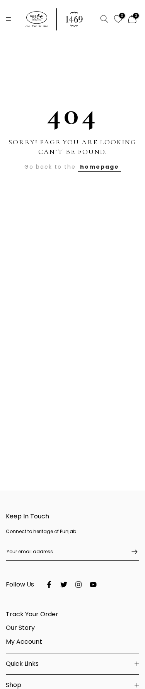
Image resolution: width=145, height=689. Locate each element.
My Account (24, 641)
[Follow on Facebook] (49, 584)
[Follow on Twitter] (63, 584)
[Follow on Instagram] (78, 584)
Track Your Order (32, 614)
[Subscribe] (130, 551)
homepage (99, 167)
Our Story (20, 627)
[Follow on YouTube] (93, 584)
